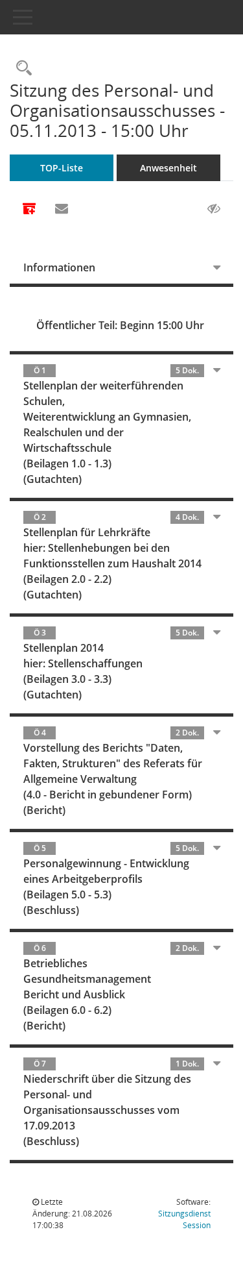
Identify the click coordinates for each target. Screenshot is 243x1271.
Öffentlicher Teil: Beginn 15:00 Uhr (120, 325)
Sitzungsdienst (184, 1219)
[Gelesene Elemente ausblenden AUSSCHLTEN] (214, 209)
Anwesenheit (168, 168)
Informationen (59, 267)
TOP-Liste (61, 168)
